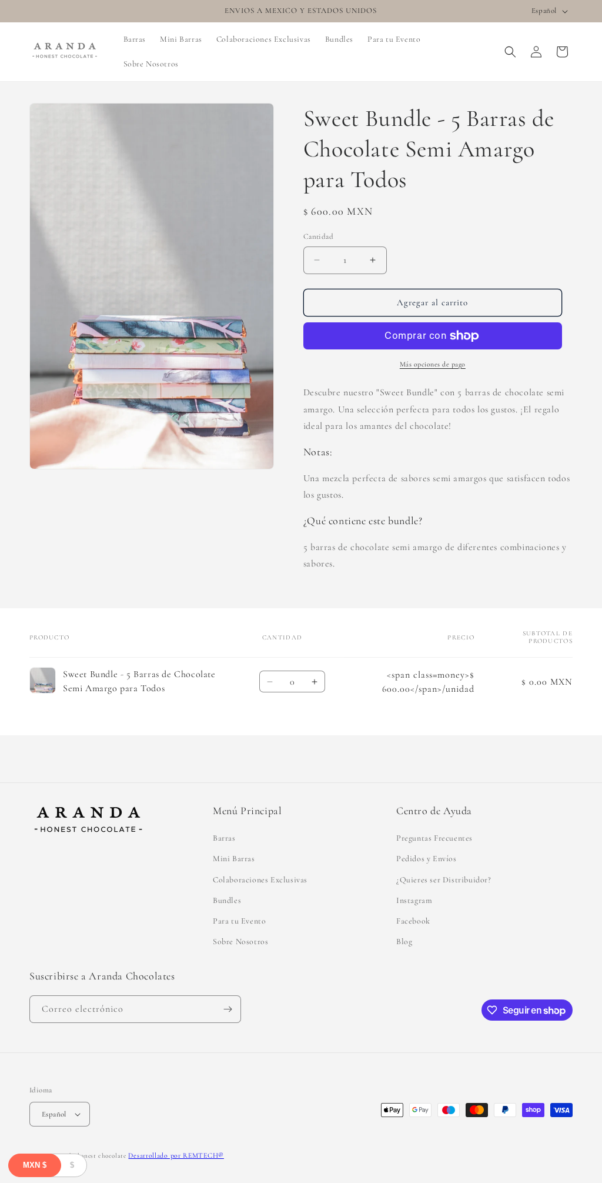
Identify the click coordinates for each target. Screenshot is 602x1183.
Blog (404, 942)
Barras (224, 838)
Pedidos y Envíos (426, 859)
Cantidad (318, 236)
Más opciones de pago (433, 364)
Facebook (413, 921)
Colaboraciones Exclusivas (260, 880)
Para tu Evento (239, 921)
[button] (510, 52)
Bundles (227, 900)
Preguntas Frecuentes (434, 838)
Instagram (414, 900)
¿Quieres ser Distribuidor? (443, 880)
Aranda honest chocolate (89, 1155)
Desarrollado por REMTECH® (176, 1155)
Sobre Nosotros (240, 942)
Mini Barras (234, 859)
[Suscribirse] (227, 1009)
